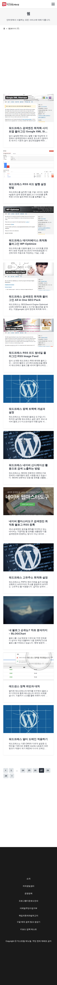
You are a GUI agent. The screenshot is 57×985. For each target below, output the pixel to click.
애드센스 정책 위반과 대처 (24, 686)
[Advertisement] (28, 61)
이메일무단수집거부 (28, 908)
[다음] (12, 776)
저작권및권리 (28, 886)
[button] (53, 4)
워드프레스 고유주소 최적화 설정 (28, 577)
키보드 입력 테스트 (28, 929)
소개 (28, 879)
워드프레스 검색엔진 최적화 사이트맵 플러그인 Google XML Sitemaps (28, 131)
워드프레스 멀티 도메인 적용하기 (28, 739)
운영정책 (28, 893)
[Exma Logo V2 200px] (10, 4)
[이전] (5, 770)
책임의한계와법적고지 (28, 916)
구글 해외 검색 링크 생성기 (28, 922)
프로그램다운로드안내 (28, 901)
